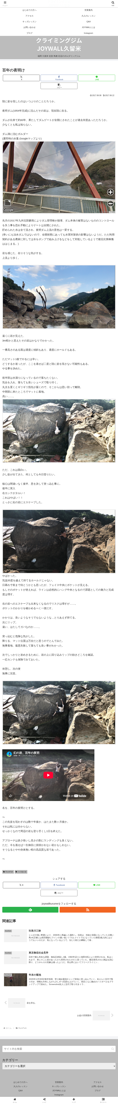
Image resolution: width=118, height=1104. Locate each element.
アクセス (98, 1082)
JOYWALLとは (59, 1090)
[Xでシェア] (19, 868)
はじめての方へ (20, 1082)
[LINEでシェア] (72, 876)
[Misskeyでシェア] (98, 868)
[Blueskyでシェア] (72, 868)
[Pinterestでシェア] (98, 876)
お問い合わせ (98, 1086)
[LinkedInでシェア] (46, 884)
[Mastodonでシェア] (46, 868)
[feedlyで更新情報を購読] (30, 910)
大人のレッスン (20, 1086)
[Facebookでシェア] (19, 876)
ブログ (98, 1090)
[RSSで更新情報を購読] (88, 910)
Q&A (20, 1090)
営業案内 (59, 1082)
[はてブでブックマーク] (46, 876)
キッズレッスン (59, 1086)
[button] (59, 86)
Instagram (59, 1095)
